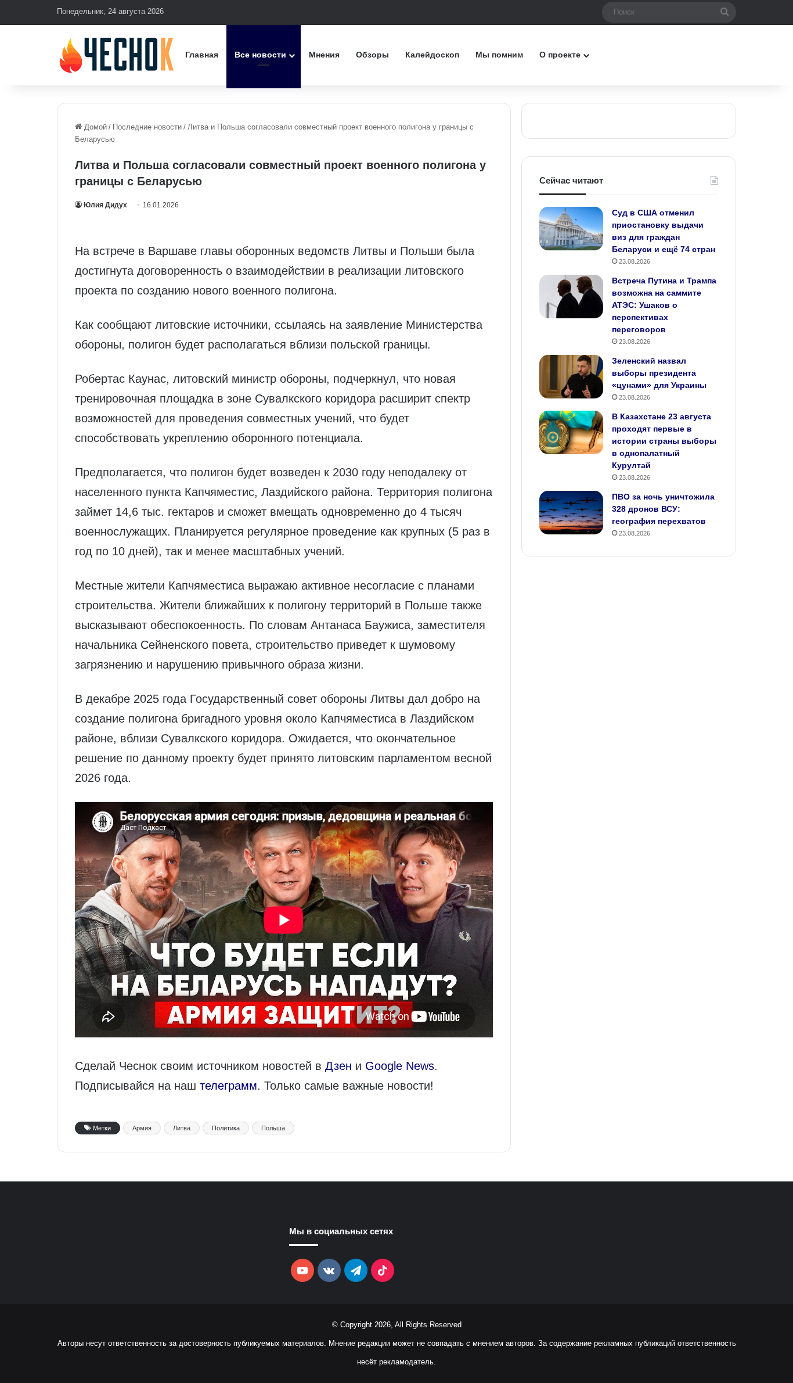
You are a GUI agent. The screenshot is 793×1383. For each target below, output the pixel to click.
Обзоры (372, 54)
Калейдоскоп (432, 54)
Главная (201, 54)
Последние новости (147, 127)
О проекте (560, 54)
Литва (181, 1128)
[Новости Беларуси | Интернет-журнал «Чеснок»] (117, 55)
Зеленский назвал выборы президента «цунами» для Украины (659, 373)
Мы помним (499, 54)
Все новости (260, 54)
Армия (142, 1128)
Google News (399, 1065)
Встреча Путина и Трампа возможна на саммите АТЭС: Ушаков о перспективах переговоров (664, 305)
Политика (226, 1128)
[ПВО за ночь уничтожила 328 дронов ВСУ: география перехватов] (571, 512)
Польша (273, 1128)
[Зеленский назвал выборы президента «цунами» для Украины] (571, 376)
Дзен (338, 1065)
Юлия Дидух (105, 205)
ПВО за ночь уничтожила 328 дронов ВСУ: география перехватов (663, 509)
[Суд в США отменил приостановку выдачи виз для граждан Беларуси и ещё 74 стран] (571, 228)
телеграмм (228, 1085)
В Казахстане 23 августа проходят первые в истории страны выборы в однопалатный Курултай (664, 441)
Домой (94, 127)
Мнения (324, 54)
